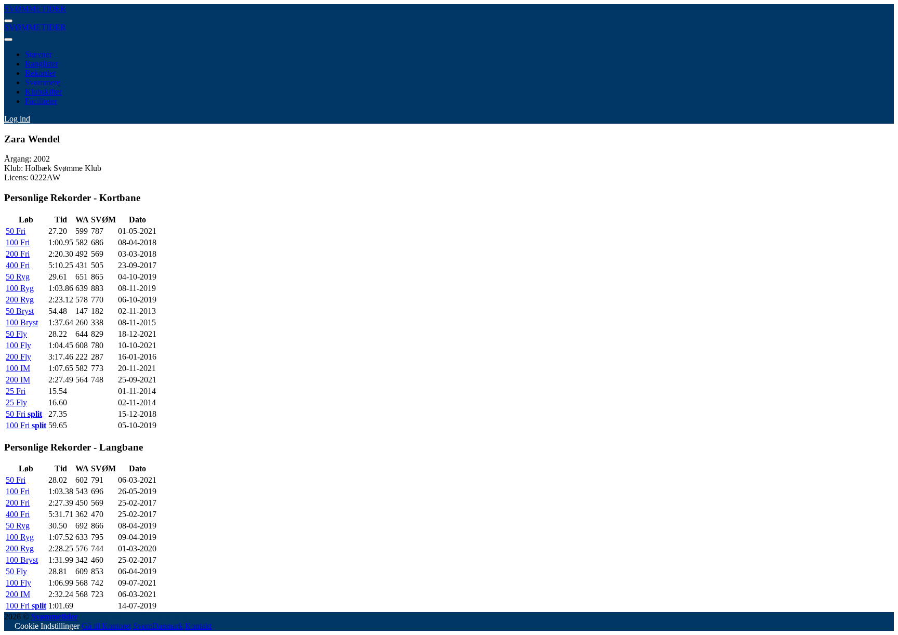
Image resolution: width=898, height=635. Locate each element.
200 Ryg (20, 299)
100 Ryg (20, 288)
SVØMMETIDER (35, 8)
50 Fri (15, 231)
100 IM (18, 368)
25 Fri (15, 391)
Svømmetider (54, 616)
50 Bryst (20, 311)
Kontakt (198, 625)
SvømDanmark (158, 625)
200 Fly (18, 356)
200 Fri (18, 253)
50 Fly (16, 333)
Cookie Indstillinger (47, 625)
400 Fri (18, 265)
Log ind (17, 118)
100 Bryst (22, 322)
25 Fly (16, 402)
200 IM (18, 379)
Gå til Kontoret (106, 625)
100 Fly (18, 345)
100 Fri (18, 242)
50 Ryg (18, 276)
